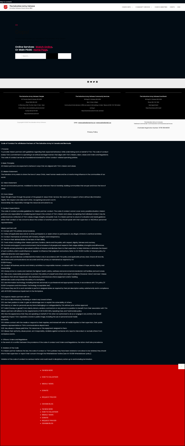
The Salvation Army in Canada (153, 122)
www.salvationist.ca (103, 123)
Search (18, 56)
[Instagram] (97, 82)
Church (20, 108)
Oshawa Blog (47, 404)
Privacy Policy (92, 132)
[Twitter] (94, 82)
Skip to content (6, 2)
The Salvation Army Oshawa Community (90, 96)
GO (52, 56)
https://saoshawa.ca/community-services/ (92, 111)
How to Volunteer (50, 377)
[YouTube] (91, 82)
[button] (132, 7)
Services (106, 96)
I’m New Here (47, 370)
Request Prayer (49, 397)
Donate (45, 390)
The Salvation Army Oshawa (22, 6)
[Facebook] (88, 82)
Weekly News (47, 384)
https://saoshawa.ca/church (31, 113)
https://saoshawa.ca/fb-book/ (153, 108)
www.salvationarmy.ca (86, 123)
